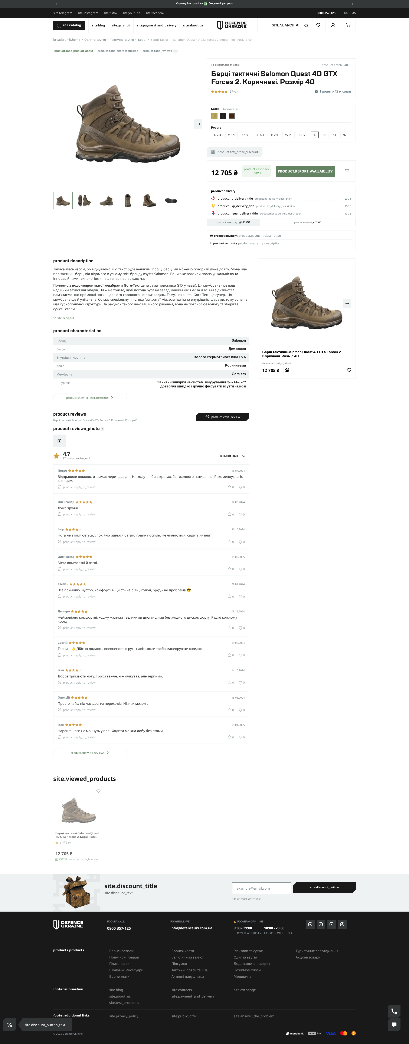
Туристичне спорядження (317, 950)
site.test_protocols (124, 1002)
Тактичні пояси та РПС (189, 970)
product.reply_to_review (79, 487)
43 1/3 (260, 135)
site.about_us (193, 25)
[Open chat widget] (394, 1024)
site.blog (98, 25)
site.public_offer (184, 1016)
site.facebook (154, 13)
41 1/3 (231, 135)
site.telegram (62, 13)
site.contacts (181, 989)
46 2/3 (303, 135)
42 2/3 (245, 135)
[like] (347, 171)
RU (346, 13)
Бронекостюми (121, 950)
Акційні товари (308, 957)
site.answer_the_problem (254, 1016)
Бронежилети (182, 950)
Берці (142, 40)
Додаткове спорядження (254, 963)
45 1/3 (288, 135)
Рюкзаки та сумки (248, 950)
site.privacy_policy (123, 1016)
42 (324, 135)
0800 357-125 (326, 13)
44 (334, 135)
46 (344, 135)
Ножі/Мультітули (247, 970)
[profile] (333, 25)
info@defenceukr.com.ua (191, 928)
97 (69, 842)
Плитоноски (119, 963)
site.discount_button (324, 887)
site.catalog (71, 25)
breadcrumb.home (66, 40)
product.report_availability (305, 171)
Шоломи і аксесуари (126, 970)
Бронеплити (119, 976)
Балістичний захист (187, 957)
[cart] (348, 25)
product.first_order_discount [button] (238, 152)
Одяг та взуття (95, 40)
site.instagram (88, 13)
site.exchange (245, 989)
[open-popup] (9, 1025)
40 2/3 (217, 135)
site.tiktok (110, 13)
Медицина (242, 976)
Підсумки (179, 963)
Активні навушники (187, 976)
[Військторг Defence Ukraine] (78, 925)
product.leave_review (225, 417)
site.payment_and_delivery (156, 25)
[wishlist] (318, 25)
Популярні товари (124, 957)
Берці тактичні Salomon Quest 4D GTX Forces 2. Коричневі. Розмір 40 (77, 837)
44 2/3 (274, 135)
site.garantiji (120, 25)
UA (353, 13)
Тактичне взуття (122, 40)
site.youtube (131, 13)
